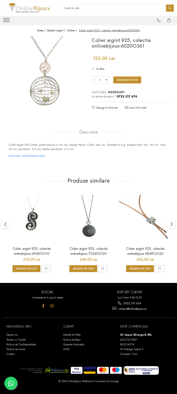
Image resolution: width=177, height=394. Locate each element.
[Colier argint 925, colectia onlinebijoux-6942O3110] (31, 217)
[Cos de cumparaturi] (169, 20)
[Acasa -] (28, 8)
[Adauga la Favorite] (46, 268)
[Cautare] (170, 8)
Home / (41, 30)
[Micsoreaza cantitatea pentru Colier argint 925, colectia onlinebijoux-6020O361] (94, 80)
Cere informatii (137, 107)
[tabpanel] (44, 71)
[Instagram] (51, 306)
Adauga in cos (127, 80)
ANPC (66, 349)
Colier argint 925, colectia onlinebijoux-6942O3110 (32, 251)
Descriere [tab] (88, 132)
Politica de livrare (15, 349)
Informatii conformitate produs (27, 156)
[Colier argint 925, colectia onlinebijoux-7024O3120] (88, 217)
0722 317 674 (132, 303)
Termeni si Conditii (16, 340)
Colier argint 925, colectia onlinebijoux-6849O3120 (145, 251)
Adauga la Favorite (106, 107)
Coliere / (72, 30)
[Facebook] (43, 306)
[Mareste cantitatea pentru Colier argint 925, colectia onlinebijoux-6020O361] (106, 80)
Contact (10, 354)
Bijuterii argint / (56, 30)
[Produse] (7, 21)
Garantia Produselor (74, 344)
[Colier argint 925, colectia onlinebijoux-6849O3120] (145, 217)
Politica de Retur (72, 340)
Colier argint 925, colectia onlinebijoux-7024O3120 (88, 251)
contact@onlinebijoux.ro (132, 309)
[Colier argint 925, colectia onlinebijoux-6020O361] (44, 71)
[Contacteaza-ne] (159, 20)
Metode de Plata (72, 335)
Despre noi (12, 335)
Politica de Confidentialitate (21, 344)
